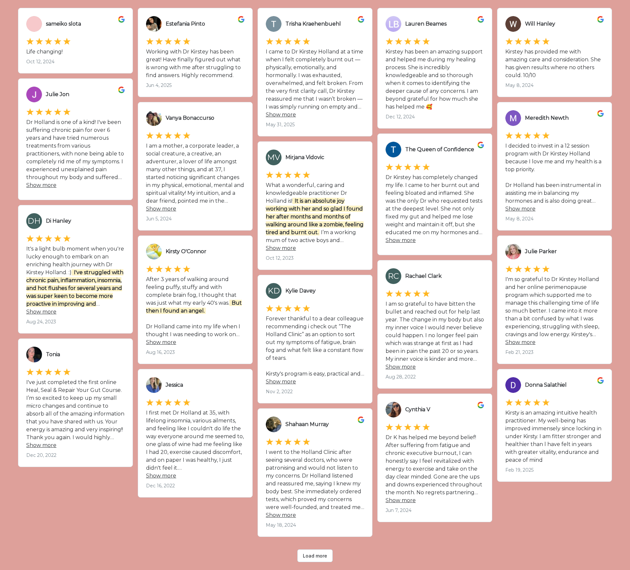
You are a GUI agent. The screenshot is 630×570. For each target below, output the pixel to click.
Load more (315, 556)
